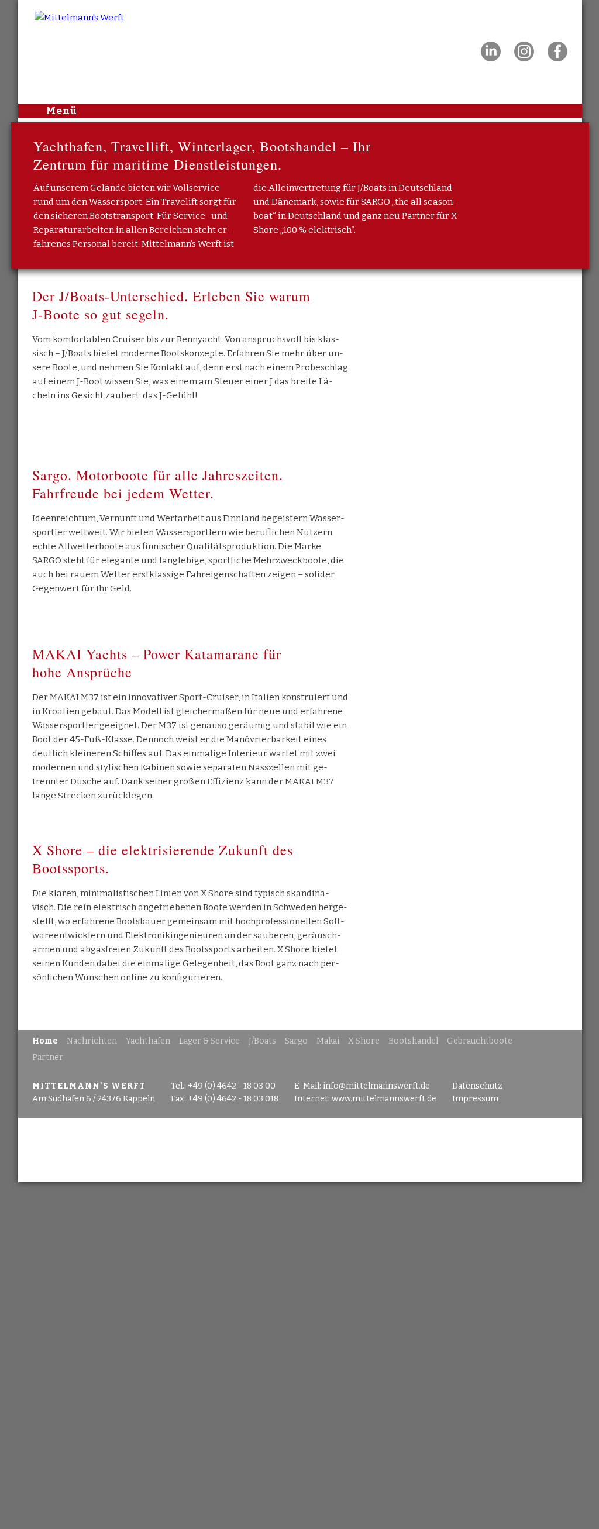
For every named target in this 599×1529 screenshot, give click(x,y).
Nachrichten (92, 1041)
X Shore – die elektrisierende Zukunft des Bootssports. (162, 859)
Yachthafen (148, 1041)
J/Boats (262, 1041)
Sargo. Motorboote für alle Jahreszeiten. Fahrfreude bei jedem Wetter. (157, 484)
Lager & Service (209, 1041)
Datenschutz (477, 1086)
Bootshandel (413, 1041)
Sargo (296, 1041)
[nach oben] (300, 1149)
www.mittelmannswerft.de (384, 1099)
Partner (47, 1057)
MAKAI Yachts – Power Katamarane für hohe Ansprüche (156, 663)
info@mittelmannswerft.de (376, 1086)
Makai (327, 1041)
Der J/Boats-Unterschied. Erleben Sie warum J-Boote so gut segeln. (171, 305)
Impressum (475, 1099)
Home (45, 1041)
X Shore (364, 1041)
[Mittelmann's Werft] (63, 7)
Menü (61, 110)
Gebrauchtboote (479, 1041)
